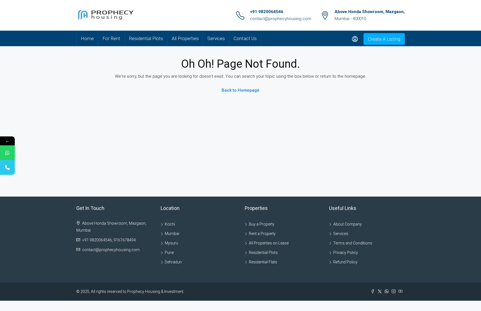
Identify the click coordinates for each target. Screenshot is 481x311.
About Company (347, 224)
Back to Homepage (240, 90)
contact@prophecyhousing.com (280, 18)
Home (87, 38)
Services (216, 38)
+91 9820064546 (266, 11)
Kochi (170, 224)
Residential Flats (263, 262)
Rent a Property (262, 233)
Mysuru (171, 243)
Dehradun (173, 262)
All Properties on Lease (269, 243)
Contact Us (245, 38)
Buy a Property (261, 224)
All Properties (185, 38)
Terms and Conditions (352, 243)
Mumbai (172, 233)
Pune (169, 252)
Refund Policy (345, 262)
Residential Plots (146, 38)
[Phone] (7, 167)
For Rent (111, 38)
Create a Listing (384, 39)
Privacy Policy (345, 252)
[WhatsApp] (7, 152)
